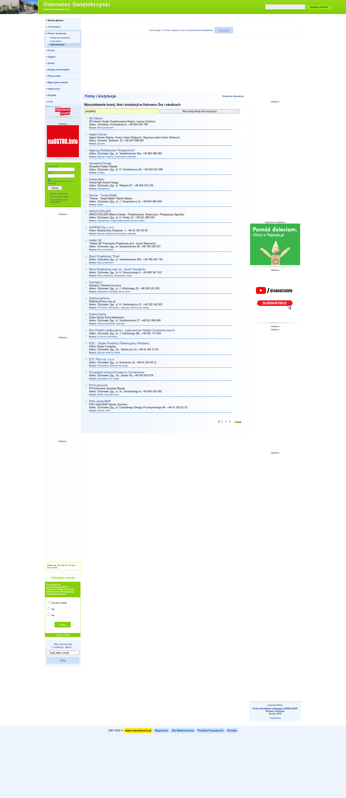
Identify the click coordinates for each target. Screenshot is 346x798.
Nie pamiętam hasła (59, 197)
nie (52, 615)
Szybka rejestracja (58, 194)
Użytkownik (53, 166)
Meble (100, 204)
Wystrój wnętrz (111, 394)
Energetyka (103, 365)
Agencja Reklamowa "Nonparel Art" (112, 150)
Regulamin (161, 730)
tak (52, 609)
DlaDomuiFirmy (99, 298)
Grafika (101, 172)
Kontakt (232, 730)
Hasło (50, 173)
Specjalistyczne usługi (108, 378)
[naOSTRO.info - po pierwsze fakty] (63, 141)
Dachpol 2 (95, 282)
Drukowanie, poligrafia (125, 156)
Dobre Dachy (98, 314)
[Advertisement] (63, 276)
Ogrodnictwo (103, 188)
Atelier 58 (95, 240)
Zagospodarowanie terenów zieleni (128, 220)
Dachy (100, 323)
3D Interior (96, 118)
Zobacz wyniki (63, 635)
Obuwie (101, 410)
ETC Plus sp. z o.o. (102, 359)
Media (117, 352)
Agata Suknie (98, 134)
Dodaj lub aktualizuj (232, 96)
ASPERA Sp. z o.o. (101, 227)
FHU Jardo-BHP (100, 401)
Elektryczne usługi (140, 307)
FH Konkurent (98, 385)
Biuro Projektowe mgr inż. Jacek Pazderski (117, 269)
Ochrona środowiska (107, 336)
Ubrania (101, 143)
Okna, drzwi (124, 291)
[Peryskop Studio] (63, 112)
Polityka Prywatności (211, 730)
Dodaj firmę (275, 718)
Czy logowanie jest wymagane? (58, 201)
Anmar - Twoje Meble (103, 195)
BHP (108, 410)
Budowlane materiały (107, 291)
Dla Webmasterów (183, 730)
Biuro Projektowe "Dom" (105, 256)
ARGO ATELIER (100, 211)
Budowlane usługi (123, 275)
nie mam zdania (59, 603)
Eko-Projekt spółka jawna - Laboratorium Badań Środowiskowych (132, 330)
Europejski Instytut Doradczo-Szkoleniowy (117, 372)
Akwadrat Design (100, 163)
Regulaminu (207, 30)
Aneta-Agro (96, 179)
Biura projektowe (105, 127)
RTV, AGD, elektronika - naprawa (113, 307)
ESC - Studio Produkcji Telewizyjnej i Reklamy (119, 343)
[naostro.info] (275, 296)
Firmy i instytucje (100, 96)
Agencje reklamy (105, 156)
